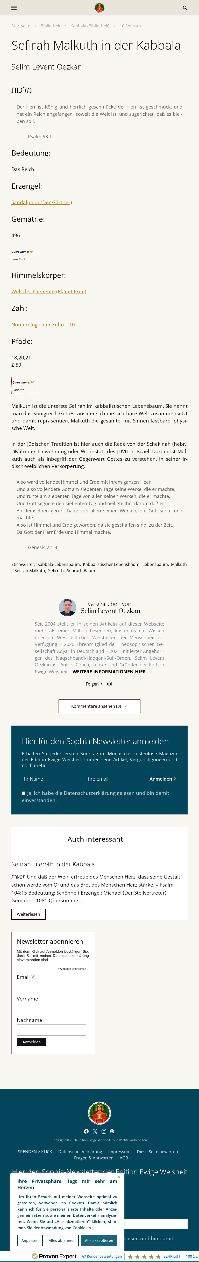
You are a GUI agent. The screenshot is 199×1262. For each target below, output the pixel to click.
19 (31, 251)
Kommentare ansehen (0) (96, 706)
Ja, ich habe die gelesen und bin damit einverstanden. (95, 796)
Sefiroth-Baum (81, 570)
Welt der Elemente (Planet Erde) (48, 291)
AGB (124, 1158)
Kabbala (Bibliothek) (89, 26)
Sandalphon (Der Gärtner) (41, 202)
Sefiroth (56, 570)
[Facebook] (86, 1131)
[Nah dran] (119, 1177)
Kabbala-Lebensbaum (58, 564)
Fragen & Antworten (93, 1158)
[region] (67, 1212)
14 (32, 382)
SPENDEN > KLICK (35, 1152)
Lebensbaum (155, 564)
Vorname (27, 998)
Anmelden (161, 778)
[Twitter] (95, 1131)
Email (26, 976)
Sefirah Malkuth (30, 570)
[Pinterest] (112, 1131)
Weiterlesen (28, 914)
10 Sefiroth (130, 26)
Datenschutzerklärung (90, 792)
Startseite (20, 26)
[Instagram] (104, 1131)
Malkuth (179, 564)
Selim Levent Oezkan (46, 66)
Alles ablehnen (62, 1240)
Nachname (29, 1020)
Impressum (119, 1152)
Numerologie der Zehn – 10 (43, 324)
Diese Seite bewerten (157, 1152)
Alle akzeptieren (99, 1240)
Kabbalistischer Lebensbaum (111, 564)
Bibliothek (50, 26)
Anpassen (30, 1240)
